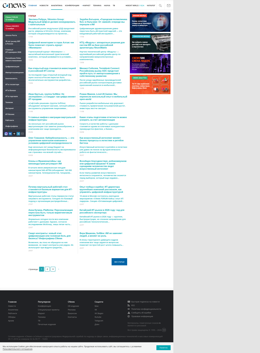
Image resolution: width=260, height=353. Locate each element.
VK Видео (99, 313)
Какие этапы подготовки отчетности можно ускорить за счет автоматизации (103, 118)
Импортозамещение (14, 72)
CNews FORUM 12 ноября (11, 18)
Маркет (41, 313)
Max (96, 306)
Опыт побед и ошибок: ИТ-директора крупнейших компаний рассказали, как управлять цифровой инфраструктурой (101, 189)
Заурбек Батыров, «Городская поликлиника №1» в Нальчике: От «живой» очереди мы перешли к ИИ (103, 22)
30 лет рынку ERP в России (12, 42)
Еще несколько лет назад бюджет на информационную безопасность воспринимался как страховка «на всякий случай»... (52, 149)
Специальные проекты (48, 309)
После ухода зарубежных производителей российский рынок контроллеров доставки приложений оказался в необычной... (100, 82)
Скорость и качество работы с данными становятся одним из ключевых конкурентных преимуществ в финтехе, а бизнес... (102, 126)
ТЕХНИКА (97, 5)
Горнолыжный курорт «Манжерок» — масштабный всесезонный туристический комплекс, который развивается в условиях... (50, 54)
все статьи (119, 261)
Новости (12, 306)
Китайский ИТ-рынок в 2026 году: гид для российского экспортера (102, 211)
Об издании (73, 306)
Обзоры (11, 317)
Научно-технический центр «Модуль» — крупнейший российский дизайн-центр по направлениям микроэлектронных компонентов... (100, 55)
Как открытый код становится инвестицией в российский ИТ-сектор (52, 69)
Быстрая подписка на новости (145, 301)
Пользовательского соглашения (17, 349)
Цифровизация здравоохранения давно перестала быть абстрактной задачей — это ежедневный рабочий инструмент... (101, 31)
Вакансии (72, 313)
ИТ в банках (10, 90)
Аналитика (56, 5)
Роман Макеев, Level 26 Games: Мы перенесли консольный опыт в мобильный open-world (103, 96)
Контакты (72, 317)
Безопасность (11, 78)
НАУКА (107, 5)
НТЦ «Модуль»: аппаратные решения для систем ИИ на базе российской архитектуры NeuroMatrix (102, 45)
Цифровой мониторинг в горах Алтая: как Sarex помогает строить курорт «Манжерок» (51, 45)
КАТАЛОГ (151, 5)
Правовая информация (142, 316)
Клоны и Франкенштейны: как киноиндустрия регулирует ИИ (45, 162)
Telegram (99, 320)
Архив (11, 320)
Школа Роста (11, 35)
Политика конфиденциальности (146, 309)
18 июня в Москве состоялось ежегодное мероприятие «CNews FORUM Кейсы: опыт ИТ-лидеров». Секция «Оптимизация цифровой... (102, 198)
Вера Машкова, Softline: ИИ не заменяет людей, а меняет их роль (101, 234)
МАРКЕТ (86, 5)
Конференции (44, 306)
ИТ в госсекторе (12, 84)
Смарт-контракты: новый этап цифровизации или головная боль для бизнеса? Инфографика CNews (49, 236)
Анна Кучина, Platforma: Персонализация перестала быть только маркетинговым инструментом (50, 212)
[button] (160, 6)
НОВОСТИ (44, 5)
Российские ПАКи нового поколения (13, 59)
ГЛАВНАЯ (32, 5)
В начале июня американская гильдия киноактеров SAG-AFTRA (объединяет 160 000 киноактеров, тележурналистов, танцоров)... (50, 170)
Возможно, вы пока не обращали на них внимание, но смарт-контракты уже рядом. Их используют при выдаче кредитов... (50, 245)
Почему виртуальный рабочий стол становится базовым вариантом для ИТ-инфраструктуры (50, 189)
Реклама (72, 309)
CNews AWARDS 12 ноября (12, 27)
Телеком (9, 102)
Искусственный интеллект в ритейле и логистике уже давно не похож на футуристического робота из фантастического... (103, 149)
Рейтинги (9, 120)
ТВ (114, 5)
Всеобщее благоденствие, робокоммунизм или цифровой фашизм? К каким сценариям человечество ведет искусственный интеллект (103, 165)
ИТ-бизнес (9, 114)
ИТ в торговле (11, 96)
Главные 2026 (13, 50)
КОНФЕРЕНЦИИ (72, 5)
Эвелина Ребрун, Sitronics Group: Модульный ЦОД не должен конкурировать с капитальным (52, 22)
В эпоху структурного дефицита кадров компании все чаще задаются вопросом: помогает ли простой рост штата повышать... (101, 242)
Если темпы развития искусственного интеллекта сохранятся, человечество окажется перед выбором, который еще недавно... (103, 175)
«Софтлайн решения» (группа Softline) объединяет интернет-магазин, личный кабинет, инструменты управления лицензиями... (52, 106)
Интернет (9, 108)
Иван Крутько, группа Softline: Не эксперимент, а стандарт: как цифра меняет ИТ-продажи (52, 96)
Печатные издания (47, 324)
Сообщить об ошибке (141, 312)
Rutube (98, 317)
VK (96, 309)
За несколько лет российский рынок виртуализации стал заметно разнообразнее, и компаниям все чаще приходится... (51, 126)
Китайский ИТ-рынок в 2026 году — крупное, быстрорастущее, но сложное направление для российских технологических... (103, 219)
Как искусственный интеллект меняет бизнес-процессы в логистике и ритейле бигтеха (102, 140)
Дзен (97, 324)
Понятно (164, 347)
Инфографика (11, 126)
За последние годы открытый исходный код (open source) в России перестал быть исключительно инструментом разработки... (50, 77)
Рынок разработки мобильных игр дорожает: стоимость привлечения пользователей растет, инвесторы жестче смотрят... (103, 106)
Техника (42, 317)
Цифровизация (12, 66)
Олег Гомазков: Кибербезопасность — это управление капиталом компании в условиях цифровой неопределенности (51, 140)
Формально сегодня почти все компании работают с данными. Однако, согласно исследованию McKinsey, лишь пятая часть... (50, 222)
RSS (133, 305)
